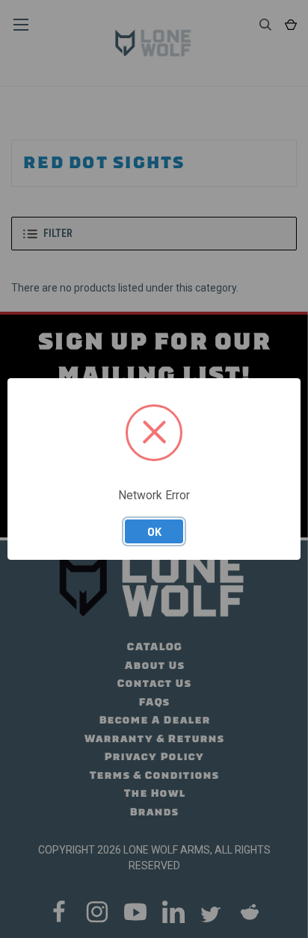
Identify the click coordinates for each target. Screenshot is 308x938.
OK (154, 531)
